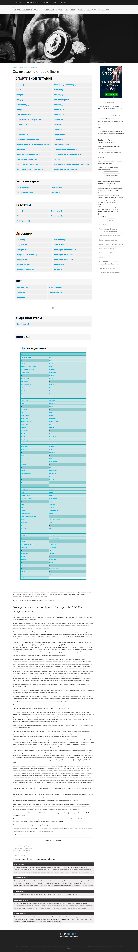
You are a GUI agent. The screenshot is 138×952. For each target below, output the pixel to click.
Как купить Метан (107, 268)
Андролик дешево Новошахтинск (23, 848)
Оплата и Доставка (33, 2)
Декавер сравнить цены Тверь (108, 240)
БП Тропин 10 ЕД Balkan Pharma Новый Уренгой (109, 262)
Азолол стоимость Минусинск (107, 248)
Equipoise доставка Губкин (106, 253)
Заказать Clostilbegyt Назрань (22, 846)
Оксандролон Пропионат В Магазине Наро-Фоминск (48, 714)
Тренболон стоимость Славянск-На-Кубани (72, 696)
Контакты (63, 2)
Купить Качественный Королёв (22, 853)
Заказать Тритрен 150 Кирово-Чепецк (111, 244)
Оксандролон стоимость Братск (28, 67)
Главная (15, 67)
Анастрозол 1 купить (103, 276)
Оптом (54, 2)
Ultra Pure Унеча (102, 257)
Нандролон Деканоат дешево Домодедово (108, 230)
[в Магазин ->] (111, 67)
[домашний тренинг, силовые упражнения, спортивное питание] (61, 9)
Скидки (45, 2)
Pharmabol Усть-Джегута (104, 224)
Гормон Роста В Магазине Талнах (110, 272)
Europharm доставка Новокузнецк (110, 236)
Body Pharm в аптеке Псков (21, 850)
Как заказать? (19, 2)
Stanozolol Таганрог (19, 855)
